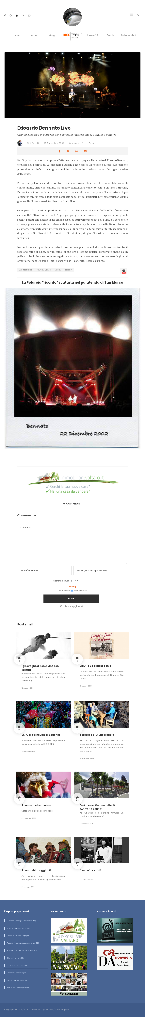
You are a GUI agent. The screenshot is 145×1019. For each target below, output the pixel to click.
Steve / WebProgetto (58, 1009)
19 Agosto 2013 (86, 686)
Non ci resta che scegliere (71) (18, 987)
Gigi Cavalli (32, 143)
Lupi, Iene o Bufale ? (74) (17, 965)
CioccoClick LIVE (90, 870)
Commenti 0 (76, 143)
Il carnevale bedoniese (36, 805)
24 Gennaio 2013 (86, 823)
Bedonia (68, 270)
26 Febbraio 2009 (29, 818)
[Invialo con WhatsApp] (76, 151)
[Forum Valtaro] (23, 15)
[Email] (29, 15)
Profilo (110, 35)
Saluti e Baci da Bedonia (95, 666)
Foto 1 (92, 143)
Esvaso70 (92, 35)
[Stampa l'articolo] (123, 271)
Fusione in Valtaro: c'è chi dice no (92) (22, 950)
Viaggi (52, 35)
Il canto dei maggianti (36, 870)
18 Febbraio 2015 (28, 751)
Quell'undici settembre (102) (18, 928)
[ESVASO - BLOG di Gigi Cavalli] (72, 36)
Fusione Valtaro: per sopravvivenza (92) (23, 943)
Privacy (72, 586)
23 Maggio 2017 (28, 887)
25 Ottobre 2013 (86, 879)
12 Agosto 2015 (28, 688)
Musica (58, 270)
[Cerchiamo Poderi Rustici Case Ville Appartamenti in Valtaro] (72, 482)
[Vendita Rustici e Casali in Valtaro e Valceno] (69, 931)
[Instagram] (11, 15)
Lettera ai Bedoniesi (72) (16, 973)
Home (17, 35)
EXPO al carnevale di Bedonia (41, 735)
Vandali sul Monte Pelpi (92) (18, 935)
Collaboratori (128, 35)
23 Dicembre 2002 (54, 143)
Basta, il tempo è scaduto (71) (18, 980)
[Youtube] (17, 15)
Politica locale (44, 270)
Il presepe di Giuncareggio (97, 735)
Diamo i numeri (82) (15, 958)
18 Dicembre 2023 (87, 758)
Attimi (34, 35)
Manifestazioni (26, 270)
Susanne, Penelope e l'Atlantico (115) (21, 921)
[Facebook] (5, 15)
